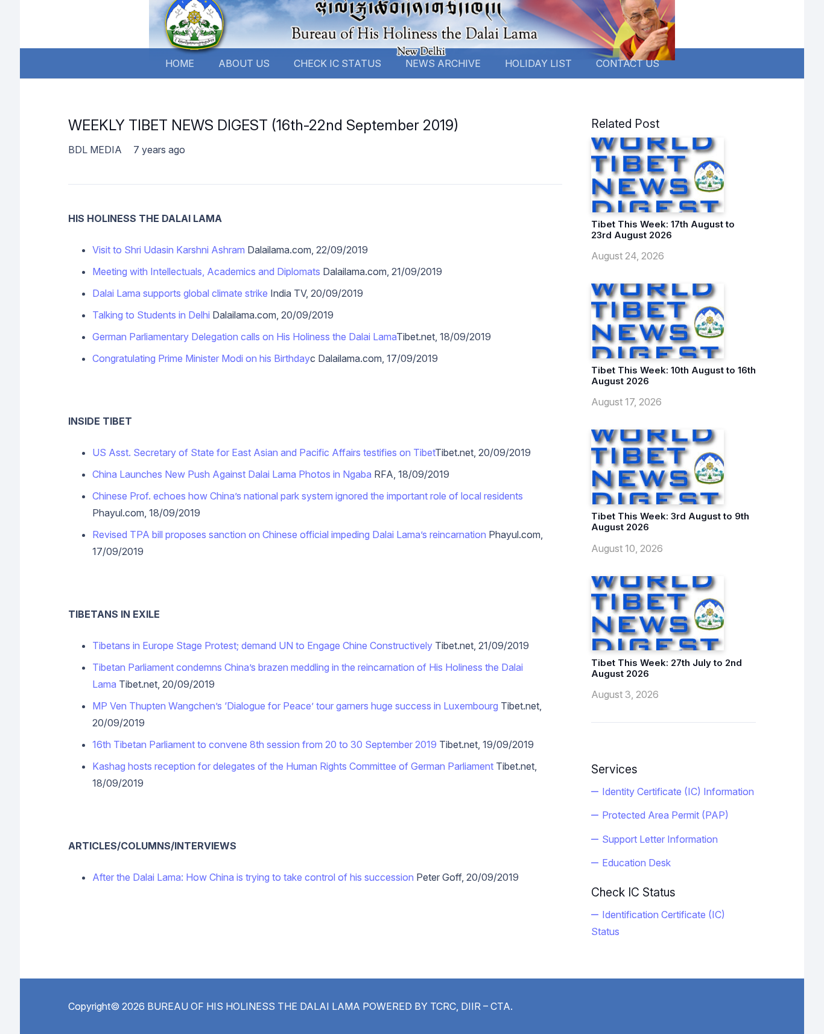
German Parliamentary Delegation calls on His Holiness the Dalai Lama (244, 337)
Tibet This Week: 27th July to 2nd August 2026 (666, 668)
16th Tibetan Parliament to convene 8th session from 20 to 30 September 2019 (264, 744)
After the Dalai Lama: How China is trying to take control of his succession (253, 877)
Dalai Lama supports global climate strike (180, 293)
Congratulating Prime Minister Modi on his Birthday (201, 358)
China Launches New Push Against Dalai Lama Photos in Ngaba (232, 474)
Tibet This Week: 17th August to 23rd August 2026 (663, 229)
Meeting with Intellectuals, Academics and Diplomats (206, 271)
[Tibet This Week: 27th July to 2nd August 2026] (657, 613)
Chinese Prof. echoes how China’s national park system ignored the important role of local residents (307, 496)
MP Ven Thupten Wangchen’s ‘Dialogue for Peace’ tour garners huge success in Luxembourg (295, 706)
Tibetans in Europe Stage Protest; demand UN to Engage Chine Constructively (262, 645)
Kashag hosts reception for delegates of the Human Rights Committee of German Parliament (294, 766)
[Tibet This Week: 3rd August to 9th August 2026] (657, 467)
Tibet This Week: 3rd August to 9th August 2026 (670, 521)
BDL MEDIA (95, 150)
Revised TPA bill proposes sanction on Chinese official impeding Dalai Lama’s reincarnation (289, 534)
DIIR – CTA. (487, 1006)
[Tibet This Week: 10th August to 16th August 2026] (657, 321)
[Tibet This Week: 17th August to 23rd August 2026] (657, 175)
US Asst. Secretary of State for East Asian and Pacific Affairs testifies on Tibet (263, 452)
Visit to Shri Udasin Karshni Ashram (168, 250)
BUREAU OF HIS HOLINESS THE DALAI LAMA (253, 1006)
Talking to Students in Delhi (151, 315)
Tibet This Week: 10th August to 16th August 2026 (673, 375)
